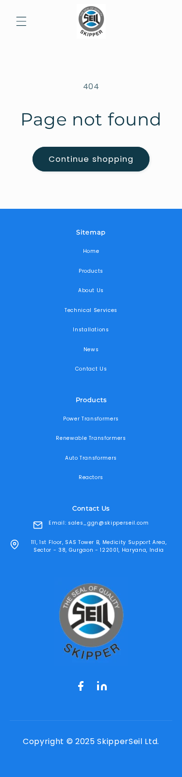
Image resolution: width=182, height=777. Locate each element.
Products (91, 271)
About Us (91, 290)
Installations (91, 329)
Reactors (91, 477)
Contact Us (91, 369)
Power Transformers (91, 418)
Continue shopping (91, 159)
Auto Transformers (91, 458)
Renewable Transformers (91, 438)
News (91, 349)
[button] (21, 21)
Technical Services (91, 310)
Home (91, 251)
